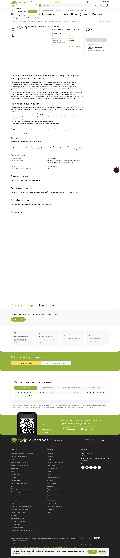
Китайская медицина (17, 498)
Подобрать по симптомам (55, 462)
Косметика (14, 468)
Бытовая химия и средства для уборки (23, 530)
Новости (49, 474)
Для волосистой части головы (30, 180)
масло (69, 149)
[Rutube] (99, 467)
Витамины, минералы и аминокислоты (23, 454)
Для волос (15, 180)
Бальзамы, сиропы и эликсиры (20, 492)
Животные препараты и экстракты (21, 507)
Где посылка (51, 465)
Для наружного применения (21, 204)
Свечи (13, 486)
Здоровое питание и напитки (20, 462)
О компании (50, 509)
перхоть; (15, 118)
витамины (65, 84)
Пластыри (14, 477)
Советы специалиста (53, 477)
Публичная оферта (48, 547)
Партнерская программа (55, 507)
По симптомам (15, 480)
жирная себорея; (17, 120)
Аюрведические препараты (19, 509)
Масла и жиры (15, 474)
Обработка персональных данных (65, 547)
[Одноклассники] (95, 467)
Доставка (50, 457)
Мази (12, 471)
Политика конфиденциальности (30, 547)
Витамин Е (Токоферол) (57, 192)
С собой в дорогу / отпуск (19, 521)
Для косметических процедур (41, 204)
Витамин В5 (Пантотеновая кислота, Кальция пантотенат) (30, 192)
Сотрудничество (52, 504)
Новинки (14, 515)
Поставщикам (51, 501)
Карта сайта (15, 547)
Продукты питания (17, 527)
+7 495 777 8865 (38, 440)
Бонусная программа (53, 495)
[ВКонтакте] (87, 467)
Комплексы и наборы (17, 518)
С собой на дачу (16, 524)
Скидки (49, 459)
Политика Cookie (26, 553)
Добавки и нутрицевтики (19, 457)
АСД (12, 504)
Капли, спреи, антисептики (19, 465)
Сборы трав (14, 501)
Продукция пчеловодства (19, 483)
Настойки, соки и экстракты (20, 495)
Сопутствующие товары (18, 512)
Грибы (13, 459)
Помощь (49, 512)
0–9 (30, 396)
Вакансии (50, 498)
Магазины (50, 454)
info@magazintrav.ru (87, 456)
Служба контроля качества (55, 492)
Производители (52, 468)
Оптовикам (50, 486)
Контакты (50, 480)
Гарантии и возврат (53, 489)
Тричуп (71, 38)
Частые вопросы (52, 483)
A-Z (26, 396)
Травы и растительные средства (21, 489)
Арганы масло (72, 192)
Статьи (49, 471)
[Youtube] (91, 467)
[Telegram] (88, 2)
